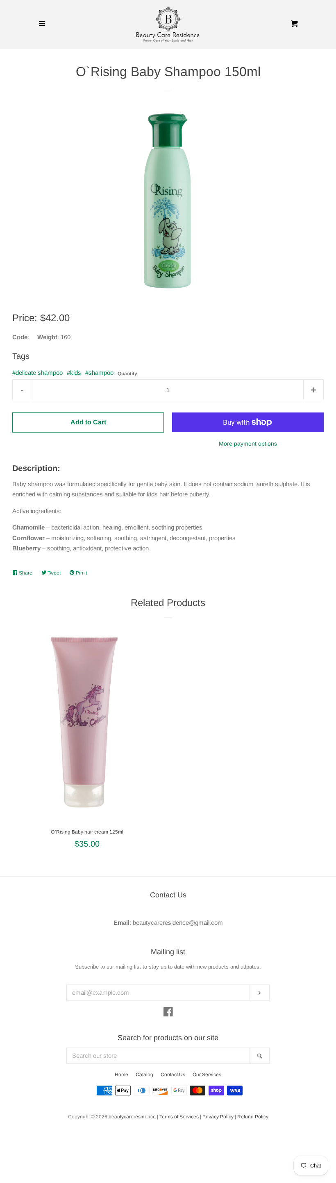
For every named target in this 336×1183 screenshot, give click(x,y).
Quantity (127, 373)
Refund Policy (252, 1117)
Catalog (144, 1074)
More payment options (248, 443)
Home (121, 1074)
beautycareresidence (132, 1117)
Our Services (207, 1074)
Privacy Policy (218, 1117)
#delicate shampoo (37, 372)
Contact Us (173, 1074)
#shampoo (99, 372)
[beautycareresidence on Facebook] (168, 1013)
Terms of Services (179, 1117)
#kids (74, 372)
